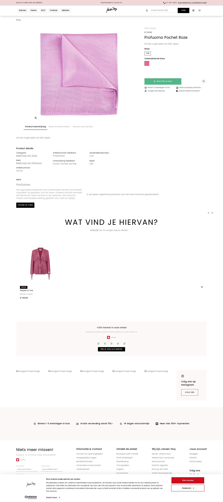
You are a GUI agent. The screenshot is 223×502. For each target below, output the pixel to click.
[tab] (35, 127)
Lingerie (120, 469)
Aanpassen (186, 488)
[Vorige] (36, 118)
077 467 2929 (171, 2)
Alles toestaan (188, 480)
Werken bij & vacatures (163, 458)
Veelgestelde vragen (86, 458)
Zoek (183, 10)
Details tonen (51, 497)
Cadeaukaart (82, 469)
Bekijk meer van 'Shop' (26, 156)
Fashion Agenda (160, 465)
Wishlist (193, 458)
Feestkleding (122, 462)
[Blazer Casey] (111, 263)
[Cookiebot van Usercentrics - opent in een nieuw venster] (31, 497)
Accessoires (122, 473)
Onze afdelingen (124, 458)
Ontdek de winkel (126, 449)
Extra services (158, 462)
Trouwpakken (122, 465)
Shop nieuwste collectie (111, 2)
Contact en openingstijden (89, 454)
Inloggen (193, 454)
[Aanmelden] (193, 10)
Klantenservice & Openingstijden (192, 2)
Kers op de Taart (160, 469)
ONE (148, 53)
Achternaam (45, 466)
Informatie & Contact (89, 449)
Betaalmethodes (84, 462)
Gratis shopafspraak (162, 473)
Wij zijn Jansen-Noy (164, 449)
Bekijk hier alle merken (111, 349)
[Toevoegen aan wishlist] (204, 81)
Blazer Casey (26, 294)
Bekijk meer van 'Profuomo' (29, 163)
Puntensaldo (195, 462)
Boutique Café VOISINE (127, 454)
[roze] (146, 63)
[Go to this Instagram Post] (31, 385)
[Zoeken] (147, 10)
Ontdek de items (25, 205)
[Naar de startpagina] (111, 10)
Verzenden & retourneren (88, 465)
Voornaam (20, 466)
